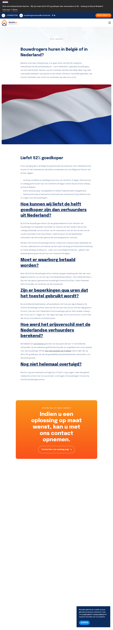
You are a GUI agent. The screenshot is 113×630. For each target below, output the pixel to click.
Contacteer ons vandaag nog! (55, 449)
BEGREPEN (84, 622)
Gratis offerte (102, 15)
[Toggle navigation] (109, 22)
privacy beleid (98, 614)
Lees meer (6, 10)
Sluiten (15, 10)
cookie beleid (86, 614)
